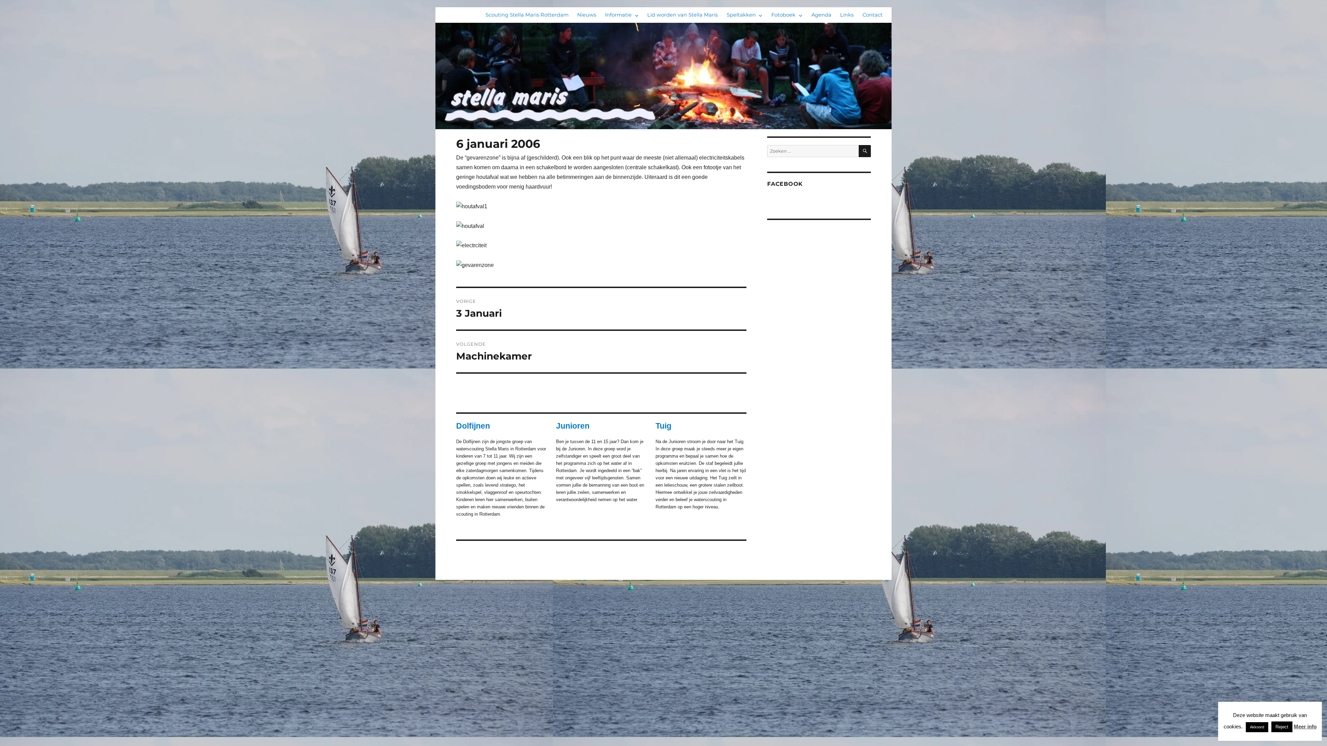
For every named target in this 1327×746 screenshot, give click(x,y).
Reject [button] (1282, 726)
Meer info (1305, 726)
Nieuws (586, 15)
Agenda (821, 15)
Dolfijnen (473, 425)
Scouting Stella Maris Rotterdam (527, 15)
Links (847, 15)
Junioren (573, 425)
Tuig (663, 425)
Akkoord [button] (1257, 727)
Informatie (618, 15)
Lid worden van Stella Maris (682, 15)
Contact (873, 15)
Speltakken (741, 15)
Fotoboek (783, 15)
